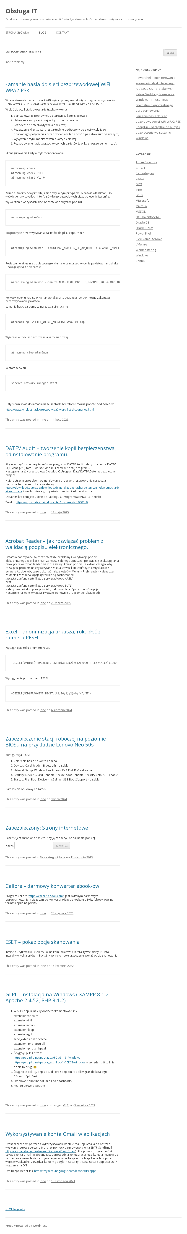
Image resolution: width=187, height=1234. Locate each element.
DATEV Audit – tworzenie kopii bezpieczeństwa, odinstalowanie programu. (60, 451)
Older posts (15, 1209)
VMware (141, 244)
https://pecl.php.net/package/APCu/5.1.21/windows (47, 1057)
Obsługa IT (21, 11)
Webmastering (146, 250)
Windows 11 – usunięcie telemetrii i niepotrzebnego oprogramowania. (154, 105)
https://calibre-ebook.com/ (46, 896)
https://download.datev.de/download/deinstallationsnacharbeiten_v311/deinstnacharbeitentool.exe (62, 489)
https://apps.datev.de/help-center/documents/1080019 (52, 502)
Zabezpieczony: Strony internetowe (46, 827)
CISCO (140, 179)
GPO (139, 184)
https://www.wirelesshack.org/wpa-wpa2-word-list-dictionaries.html (49, 409)
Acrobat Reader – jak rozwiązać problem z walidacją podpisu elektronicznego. (54, 543)
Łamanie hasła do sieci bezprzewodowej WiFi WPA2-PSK (57, 87)
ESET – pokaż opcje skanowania (42, 941)
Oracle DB (142, 222)
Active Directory (146, 162)
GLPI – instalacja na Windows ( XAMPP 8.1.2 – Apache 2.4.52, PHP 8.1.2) (59, 997)
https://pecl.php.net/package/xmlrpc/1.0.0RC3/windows (50, 1062)
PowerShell (143, 233)
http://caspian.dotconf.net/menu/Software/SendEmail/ (40, 1151)
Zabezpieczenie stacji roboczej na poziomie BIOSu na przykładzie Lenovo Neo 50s (55, 741)
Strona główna (17, 32)
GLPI (66, 1105)
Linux (139, 195)
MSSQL (140, 211)
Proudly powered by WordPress (26, 1226)
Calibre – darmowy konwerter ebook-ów (52, 885)
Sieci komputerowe (149, 239)
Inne (43, 419)
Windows (142, 255)
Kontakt (62, 32)
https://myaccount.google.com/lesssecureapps (65, 1171)
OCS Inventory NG (148, 217)
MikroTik (141, 206)
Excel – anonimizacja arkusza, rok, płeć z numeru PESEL (53, 634)
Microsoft (142, 200)
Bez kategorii (49, 857)
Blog (43, 32)
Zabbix (140, 261)
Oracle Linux (144, 228)
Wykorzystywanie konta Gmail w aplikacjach (57, 1133)
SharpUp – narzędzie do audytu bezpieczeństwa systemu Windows (158, 132)
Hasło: (9, 845)
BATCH (140, 168)
